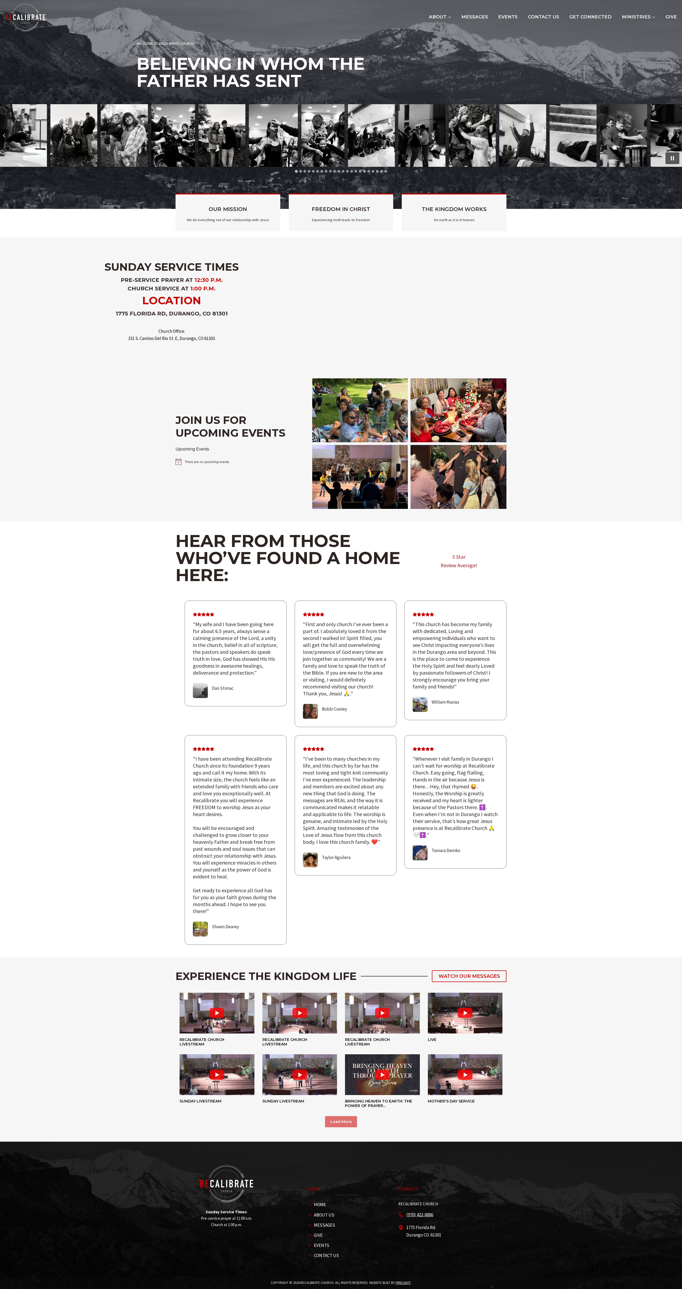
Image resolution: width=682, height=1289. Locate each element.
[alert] (240, 462)
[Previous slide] (4, 135)
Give (671, 16)
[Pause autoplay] (672, 158)
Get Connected (590, 16)
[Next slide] (677, 135)
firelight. (403, 1282)
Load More (341, 1121)
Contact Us (543, 16)
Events (508, 16)
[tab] (296, 171)
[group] (217, 1019)
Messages (474, 16)
